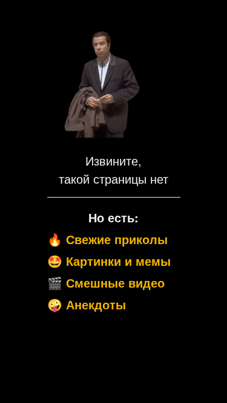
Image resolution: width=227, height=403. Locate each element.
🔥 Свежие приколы (107, 239)
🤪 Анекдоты (86, 304)
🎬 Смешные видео (106, 282)
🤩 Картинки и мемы (109, 260)
